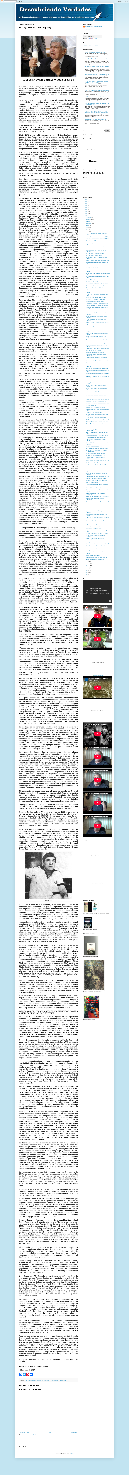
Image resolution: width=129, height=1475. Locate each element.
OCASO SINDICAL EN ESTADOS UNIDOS (96, 265)
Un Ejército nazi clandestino (92, 362)
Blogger (72, 1453)
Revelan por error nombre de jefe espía (95, 352)
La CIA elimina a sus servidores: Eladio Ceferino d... (98, 403)
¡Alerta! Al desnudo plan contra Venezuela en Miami (97, 260)
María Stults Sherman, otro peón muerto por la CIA (97, 399)
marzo (87, 563)
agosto (88, 225)
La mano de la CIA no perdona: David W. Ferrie (96, 401)
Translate (95, 38)
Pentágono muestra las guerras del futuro (95, 453)
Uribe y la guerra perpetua (92, 482)
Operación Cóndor (63, 1380)
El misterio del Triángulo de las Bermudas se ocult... (98, 348)
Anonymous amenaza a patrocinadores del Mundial (97, 238)
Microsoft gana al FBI (91, 405)
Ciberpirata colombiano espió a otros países (96, 437)
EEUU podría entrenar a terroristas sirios (95, 285)
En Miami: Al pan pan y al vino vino (94, 427)
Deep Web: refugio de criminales (93, 350)
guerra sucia (46, 1380)
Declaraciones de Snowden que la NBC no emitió (97, 248)
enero (87, 567)
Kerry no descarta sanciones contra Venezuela (96, 448)
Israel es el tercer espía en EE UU (94, 528)
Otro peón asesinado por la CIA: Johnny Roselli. (97, 435)
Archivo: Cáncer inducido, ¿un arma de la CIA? (96, 236)
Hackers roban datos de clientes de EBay (95, 455)
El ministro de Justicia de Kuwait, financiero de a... (97, 303)
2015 (86, 213)
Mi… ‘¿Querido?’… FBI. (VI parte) (93, 267)
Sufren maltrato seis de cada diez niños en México (97, 380)
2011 (86, 574)
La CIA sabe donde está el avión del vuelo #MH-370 (98, 397)
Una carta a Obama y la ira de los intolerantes (96, 480)
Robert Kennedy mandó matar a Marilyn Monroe (97, 545)
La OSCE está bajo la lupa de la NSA (94, 446)
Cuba (37, 1380)
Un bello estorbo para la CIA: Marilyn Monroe (96, 395)
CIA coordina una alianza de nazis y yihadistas (96, 505)
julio (87, 227)
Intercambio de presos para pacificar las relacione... (98, 548)
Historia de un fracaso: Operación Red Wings (95, 52)
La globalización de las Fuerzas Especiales (96, 244)
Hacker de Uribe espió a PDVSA (93, 555)
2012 (86, 572)
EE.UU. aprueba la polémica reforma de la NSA (96, 417)
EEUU (39, 1380)
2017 (86, 209)
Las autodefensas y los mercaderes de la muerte (97, 557)
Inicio (50, 1432)
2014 (86, 215)
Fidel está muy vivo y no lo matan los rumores (95, 119)
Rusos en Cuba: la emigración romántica (95, 407)
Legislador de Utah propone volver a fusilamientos (97, 524)
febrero (88, 565)
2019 (86, 205)
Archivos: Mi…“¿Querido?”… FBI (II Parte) (96, 326)
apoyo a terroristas (29, 1380)
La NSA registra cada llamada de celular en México (97, 468)
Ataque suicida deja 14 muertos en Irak (95, 301)
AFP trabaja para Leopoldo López (93, 526)
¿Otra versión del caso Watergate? (94, 412)
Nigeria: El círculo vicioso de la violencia (95, 559)
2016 (86, 211)
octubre (88, 221)
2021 (86, 201)
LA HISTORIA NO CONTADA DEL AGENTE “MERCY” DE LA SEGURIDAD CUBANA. (97, 82)
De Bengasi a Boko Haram (92, 550)
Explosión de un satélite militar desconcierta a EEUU (97, 74)
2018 (86, 207)
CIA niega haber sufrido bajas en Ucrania (95, 541)
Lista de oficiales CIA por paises (93, 279)
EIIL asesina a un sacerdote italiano (94, 310)
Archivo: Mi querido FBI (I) (92, 328)
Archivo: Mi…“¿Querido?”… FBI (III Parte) (95, 299)
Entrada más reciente (24, 1432)
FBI (42, 1380)
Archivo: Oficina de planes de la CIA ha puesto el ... (97, 283)
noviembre (88, 219)
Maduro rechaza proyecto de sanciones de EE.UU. (97, 460)
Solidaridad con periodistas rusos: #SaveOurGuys (97, 496)
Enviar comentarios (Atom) (32, 1434)
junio (87, 229)
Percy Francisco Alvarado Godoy (93, 26)
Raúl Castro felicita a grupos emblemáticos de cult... (98, 419)
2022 (86, 199)
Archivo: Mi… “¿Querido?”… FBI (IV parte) (96, 297)
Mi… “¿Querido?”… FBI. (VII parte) (94, 255)
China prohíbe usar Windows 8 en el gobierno (96, 507)
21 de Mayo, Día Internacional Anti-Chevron (96, 478)
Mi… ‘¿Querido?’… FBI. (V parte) (93, 281)
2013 (86, 570)
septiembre (89, 223)
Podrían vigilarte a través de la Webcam (95, 487)
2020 (86, 203)
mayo (87, 231)
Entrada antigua (73, 1432)
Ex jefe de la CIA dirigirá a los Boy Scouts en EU (97, 368)
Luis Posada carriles (54, 1380)
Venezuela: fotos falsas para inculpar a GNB (96, 509)
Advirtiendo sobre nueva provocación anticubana (96, 96)
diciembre (88, 217)
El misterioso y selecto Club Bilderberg (95, 246)
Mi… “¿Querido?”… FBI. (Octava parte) (95, 253)
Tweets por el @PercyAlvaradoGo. (91, 45)
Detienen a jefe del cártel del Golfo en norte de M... (97, 360)
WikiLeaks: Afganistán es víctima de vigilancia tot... (97, 421)
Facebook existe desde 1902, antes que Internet (97, 533)
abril (87, 561)
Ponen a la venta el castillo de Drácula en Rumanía (97, 543)
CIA (34, 1380)
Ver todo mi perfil (87, 29)
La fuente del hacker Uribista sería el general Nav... (97, 476)
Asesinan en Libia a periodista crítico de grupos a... (97, 343)
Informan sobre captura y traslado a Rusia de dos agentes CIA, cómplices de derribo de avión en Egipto (97, 89)
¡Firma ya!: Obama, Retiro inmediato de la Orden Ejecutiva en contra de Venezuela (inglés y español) (96, 112)
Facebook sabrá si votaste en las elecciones (96, 462)
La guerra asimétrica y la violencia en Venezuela (97, 305)
